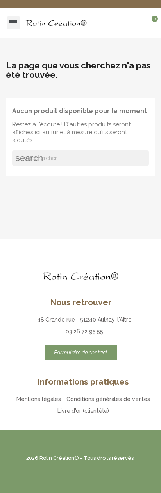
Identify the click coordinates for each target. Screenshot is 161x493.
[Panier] (151, 24)
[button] (126, 23)
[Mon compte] (139, 23)
